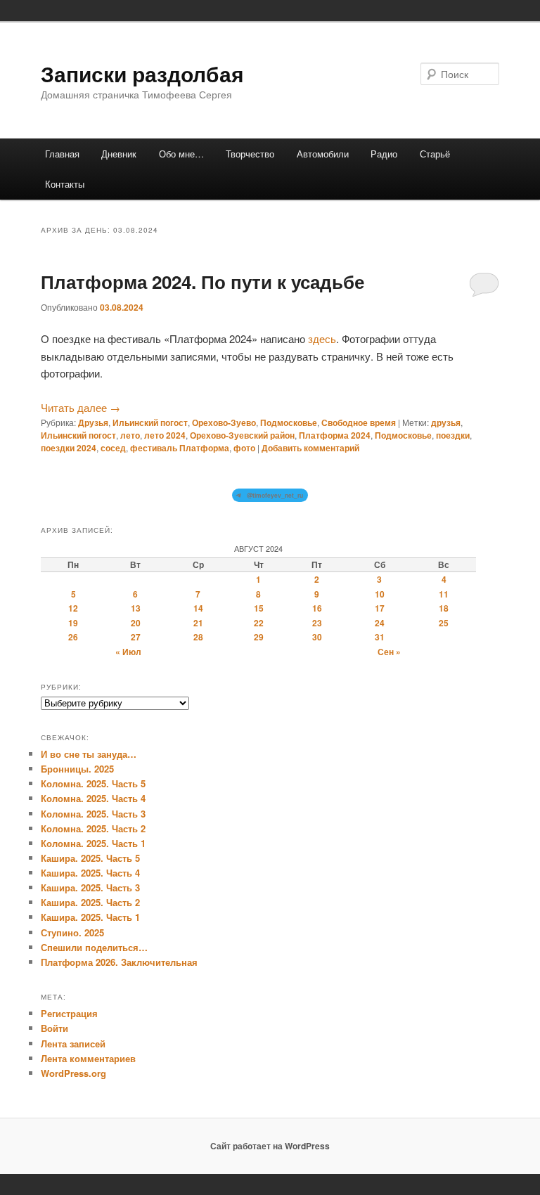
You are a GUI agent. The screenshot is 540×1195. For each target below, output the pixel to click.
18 (444, 608)
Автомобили (323, 153)
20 (136, 622)
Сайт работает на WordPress (270, 1145)
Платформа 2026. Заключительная (119, 962)
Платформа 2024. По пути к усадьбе (202, 282)
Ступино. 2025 (72, 932)
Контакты (64, 183)
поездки (453, 435)
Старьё (435, 153)
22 (259, 622)
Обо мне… (181, 153)
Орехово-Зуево (224, 422)
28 (198, 637)
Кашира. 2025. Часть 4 (90, 872)
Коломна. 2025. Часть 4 (93, 798)
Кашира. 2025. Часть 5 (90, 858)
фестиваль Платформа (179, 447)
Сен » (389, 651)
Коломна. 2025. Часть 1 (93, 843)
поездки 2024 (68, 447)
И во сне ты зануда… (88, 754)
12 (73, 608)
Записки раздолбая (142, 73)
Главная (62, 153)
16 (317, 608)
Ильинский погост (150, 422)
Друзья (93, 422)
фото (244, 447)
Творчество (250, 153)
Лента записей (73, 1043)
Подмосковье (288, 422)
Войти (54, 1028)
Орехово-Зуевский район (242, 435)
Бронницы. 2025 (77, 768)
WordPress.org (73, 1073)
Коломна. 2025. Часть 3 (93, 813)
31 (380, 637)
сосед (113, 447)
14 (198, 608)
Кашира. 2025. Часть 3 (90, 887)
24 (380, 622)
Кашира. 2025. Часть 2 (90, 902)
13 (136, 608)
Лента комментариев (88, 1058)
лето (130, 435)
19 (73, 622)
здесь (322, 338)
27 (136, 637)
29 (259, 637)
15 (259, 608)
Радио (384, 153)
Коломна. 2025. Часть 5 (93, 783)
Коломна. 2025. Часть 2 (93, 828)
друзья (446, 422)
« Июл (128, 651)
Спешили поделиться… (94, 947)
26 (73, 637)
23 (317, 622)
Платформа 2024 (335, 435)
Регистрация (69, 1013)
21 (198, 622)
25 (444, 622)
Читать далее (80, 407)
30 (317, 637)
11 (444, 594)
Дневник (118, 153)
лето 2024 (165, 435)
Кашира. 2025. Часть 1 (90, 917)
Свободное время (358, 422)
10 (380, 594)
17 (380, 608)
